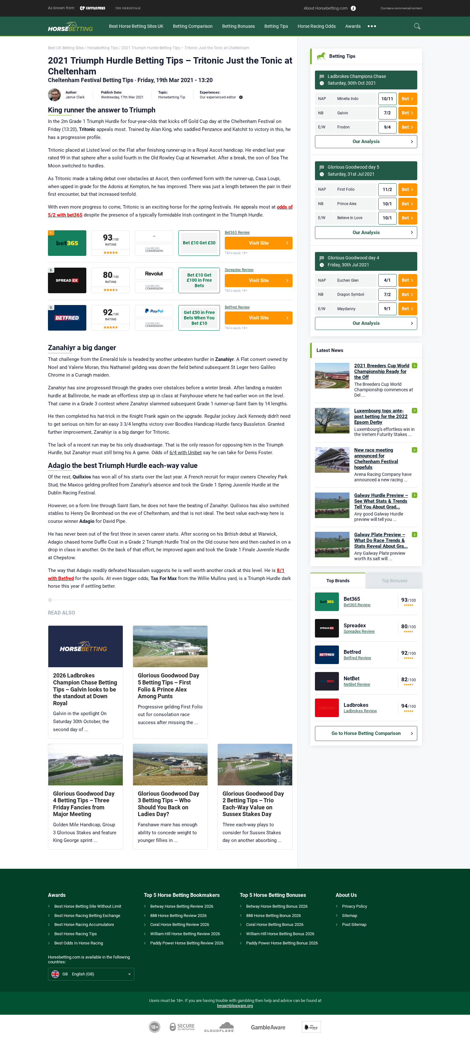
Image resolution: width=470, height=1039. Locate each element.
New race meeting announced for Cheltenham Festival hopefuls (376, 458)
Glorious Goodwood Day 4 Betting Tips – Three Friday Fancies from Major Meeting (83, 804)
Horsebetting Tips (102, 48)
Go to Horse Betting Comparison (366, 733)
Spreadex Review (239, 270)
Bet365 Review (237, 232)
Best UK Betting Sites (66, 48)
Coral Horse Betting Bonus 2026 (274, 924)
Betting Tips (276, 26)
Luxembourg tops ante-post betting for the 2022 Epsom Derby (381, 416)
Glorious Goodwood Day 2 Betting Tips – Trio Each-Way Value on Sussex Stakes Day (253, 804)
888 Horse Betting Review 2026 (178, 915)
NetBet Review (357, 684)
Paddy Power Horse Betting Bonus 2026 (282, 943)
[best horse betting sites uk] (76, 26)
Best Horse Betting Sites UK (136, 26)
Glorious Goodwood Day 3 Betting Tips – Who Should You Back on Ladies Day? (168, 804)
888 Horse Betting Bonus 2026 (273, 915)
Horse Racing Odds (317, 26)
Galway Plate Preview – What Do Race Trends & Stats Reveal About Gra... (381, 540)
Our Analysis (366, 141)
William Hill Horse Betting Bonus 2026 (280, 933)
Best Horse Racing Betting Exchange (87, 915)
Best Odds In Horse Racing (78, 943)
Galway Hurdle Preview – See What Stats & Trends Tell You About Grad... (381, 501)
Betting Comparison (193, 26)
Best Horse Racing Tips (75, 933)
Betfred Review (237, 307)
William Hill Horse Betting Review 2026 (185, 933)
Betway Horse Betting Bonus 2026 (277, 906)
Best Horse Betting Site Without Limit (87, 906)
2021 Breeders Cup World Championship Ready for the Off (381, 371)
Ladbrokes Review (360, 710)
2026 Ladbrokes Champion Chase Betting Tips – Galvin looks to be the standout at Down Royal (85, 689)
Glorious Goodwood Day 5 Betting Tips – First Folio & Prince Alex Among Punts (168, 685)
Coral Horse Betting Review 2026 (179, 924)
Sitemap (349, 915)
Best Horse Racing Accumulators (84, 924)
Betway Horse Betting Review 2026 (181, 906)
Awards (353, 26)
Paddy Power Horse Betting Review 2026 (186, 943)
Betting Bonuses (238, 26)
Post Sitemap (354, 924)
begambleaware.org (235, 1005)
